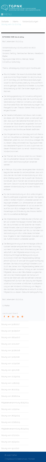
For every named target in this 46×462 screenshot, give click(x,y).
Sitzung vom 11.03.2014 (10, 409)
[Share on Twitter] (8, 316)
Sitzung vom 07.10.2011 (10, 435)
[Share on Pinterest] (22, 316)
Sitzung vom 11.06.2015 (10, 383)
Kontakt (32, 459)
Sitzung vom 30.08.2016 (10, 350)
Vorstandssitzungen (30, 21)
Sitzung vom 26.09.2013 (10, 416)
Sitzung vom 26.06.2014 (10, 396)
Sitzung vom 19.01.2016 (10, 370)
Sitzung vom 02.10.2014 (13, 37)
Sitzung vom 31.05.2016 (10, 357)
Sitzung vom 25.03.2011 (10, 442)
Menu (7, 14)
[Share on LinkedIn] (18, 316)
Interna (15, 21)
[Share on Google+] (13, 316)
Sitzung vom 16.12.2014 (10, 390)
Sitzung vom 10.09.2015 (10, 377)
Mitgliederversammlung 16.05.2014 (14, 403)
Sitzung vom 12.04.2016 (10, 363)
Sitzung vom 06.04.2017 (10, 337)
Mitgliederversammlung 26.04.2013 (15, 429)
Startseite (5, 21)
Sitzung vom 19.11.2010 (10, 448)
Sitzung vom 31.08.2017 (10, 324)
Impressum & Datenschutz (16, 459)
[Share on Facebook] (4, 316)
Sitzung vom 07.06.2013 (10, 422)
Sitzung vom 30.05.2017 (10, 331)
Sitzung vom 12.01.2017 (10, 344)
